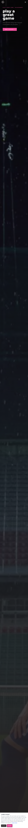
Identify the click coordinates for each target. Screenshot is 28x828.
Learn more (14, 822)
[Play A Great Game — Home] (2, 2)
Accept (9, 825)
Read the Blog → (10, 29)
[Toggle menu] (25, 2)
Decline (4, 825)
